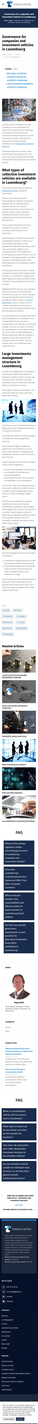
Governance (6, 1386)
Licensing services (8, 1369)
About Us (5, 1316)
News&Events (6, 1332)
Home (6, 20)
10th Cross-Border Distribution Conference (14, 707)
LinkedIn (9, 1297)
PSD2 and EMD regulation (12, 793)
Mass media (5, 1344)
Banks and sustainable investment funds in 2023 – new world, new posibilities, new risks (20, 1198)
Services (4, 1324)
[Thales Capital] (19, 4)
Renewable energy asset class (14, 736)
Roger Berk (16, 57)
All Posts (19, 1205)
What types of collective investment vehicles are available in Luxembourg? (17, 76)
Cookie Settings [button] (9, 1419)
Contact (4, 1340)
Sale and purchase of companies (13, 1381)
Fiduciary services (8, 1365)
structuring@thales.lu (14, 1292)
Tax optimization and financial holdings (18, 821)
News (11, 20)
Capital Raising (6, 1390)
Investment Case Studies (10, 1328)
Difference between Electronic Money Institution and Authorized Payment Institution (19, 1051)
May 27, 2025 (7, 54)
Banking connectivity (8, 1378)
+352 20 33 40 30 (12, 1287)
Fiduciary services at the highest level (18, 1209)
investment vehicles (10, 191)
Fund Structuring (7, 1361)
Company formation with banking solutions (16, 1373)
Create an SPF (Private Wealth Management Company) (14, 676)
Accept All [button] (20, 1419)
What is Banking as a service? (14, 764)
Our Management (7, 1320)
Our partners (6, 1336)
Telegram (10, 1301)
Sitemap (4, 1348)
